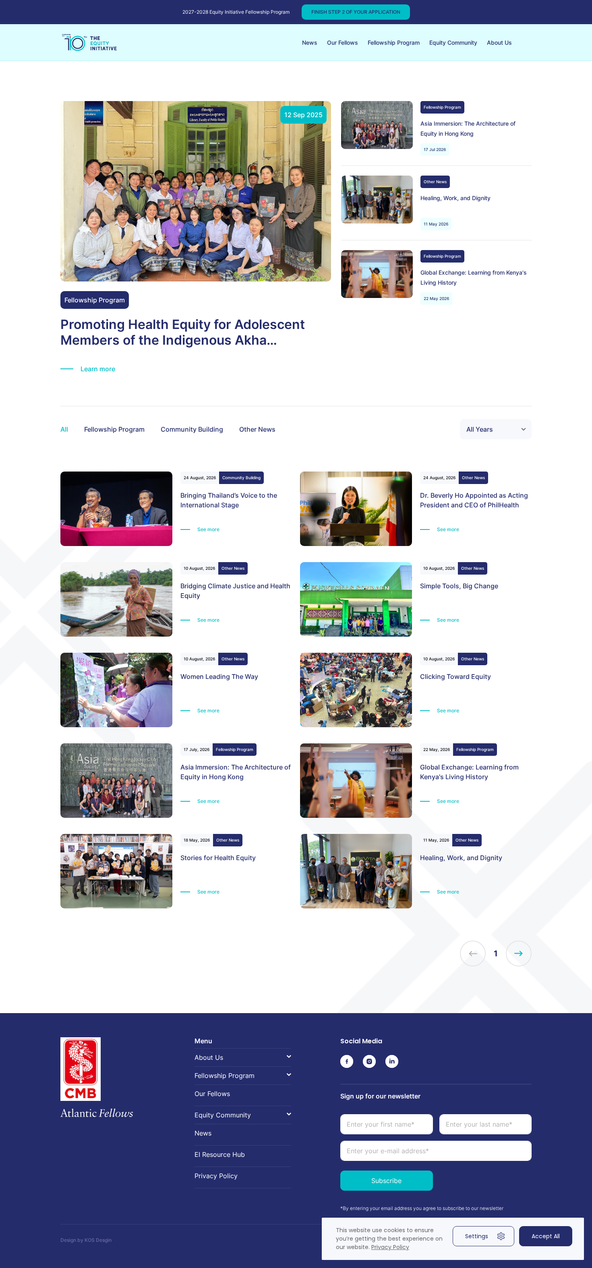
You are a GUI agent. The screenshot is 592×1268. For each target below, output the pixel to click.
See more (208, 529)
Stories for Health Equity (218, 858)
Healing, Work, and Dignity (455, 197)
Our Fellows (342, 42)
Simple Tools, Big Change (459, 586)
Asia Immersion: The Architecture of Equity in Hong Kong (467, 128)
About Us (499, 42)
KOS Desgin (98, 1240)
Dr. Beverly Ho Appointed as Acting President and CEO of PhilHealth (474, 500)
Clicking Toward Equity (455, 676)
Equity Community (453, 42)
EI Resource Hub (220, 1154)
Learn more (98, 369)
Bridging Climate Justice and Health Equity (235, 591)
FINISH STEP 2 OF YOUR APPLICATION (355, 12)
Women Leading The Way (219, 676)
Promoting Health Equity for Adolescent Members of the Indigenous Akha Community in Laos (182, 332)
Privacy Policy (216, 1176)
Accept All (546, 1236)
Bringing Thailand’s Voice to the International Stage (228, 500)
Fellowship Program (394, 42)
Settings (476, 1236)
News (309, 42)
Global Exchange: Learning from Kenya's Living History (473, 277)
